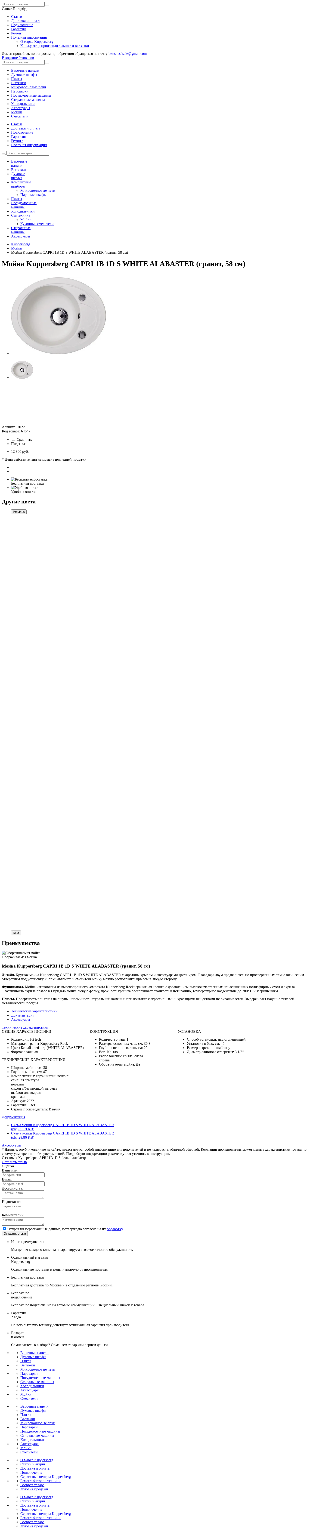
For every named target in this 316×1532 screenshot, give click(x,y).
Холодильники (23, 104)
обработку (115, 1229)
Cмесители (19, 116)
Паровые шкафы (33, 195)
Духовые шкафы (24, 75)
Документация (22, 1015)
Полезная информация (29, 37)
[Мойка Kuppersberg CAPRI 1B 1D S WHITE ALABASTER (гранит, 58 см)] (58, 353)
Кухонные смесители (37, 224)
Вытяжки (18, 83)
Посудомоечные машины (31, 95)
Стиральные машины (28, 100)
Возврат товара (32, 1485)
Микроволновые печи (28, 87)
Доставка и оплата (25, 21)
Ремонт (17, 33)
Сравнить (24, 439)
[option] (162, 314)
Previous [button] (19, 512)
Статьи (16, 16)
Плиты (16, 79)
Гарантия (18, 29)
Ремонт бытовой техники (40, 1481)
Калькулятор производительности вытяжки (54, 46)
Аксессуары (20, 108)
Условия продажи (34, 1489)
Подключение (22, 25)
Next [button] (16, 933)
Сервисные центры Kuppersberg (45, 1477)
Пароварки (19, 91)
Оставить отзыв (14, 1162)
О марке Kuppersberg (36, 41)
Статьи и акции (32, 1464)
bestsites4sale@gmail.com (127, 53)
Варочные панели (25, 70)
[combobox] (15, 9)
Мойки (16, 112)
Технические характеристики (34, 1011)
